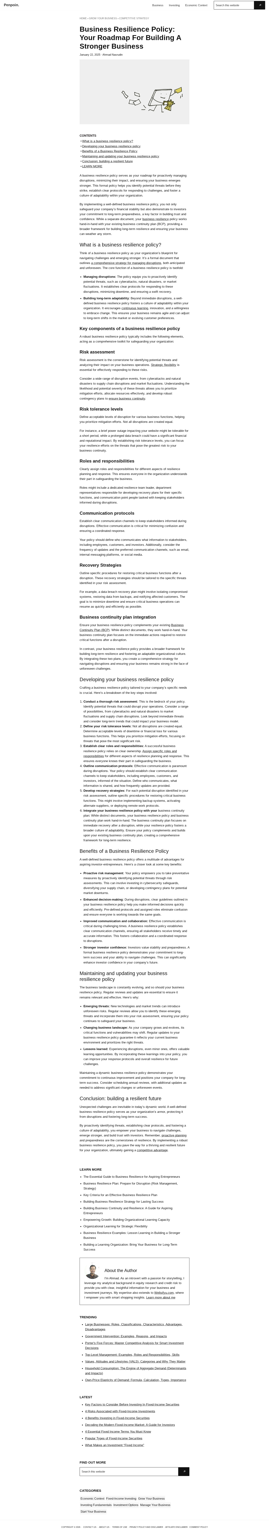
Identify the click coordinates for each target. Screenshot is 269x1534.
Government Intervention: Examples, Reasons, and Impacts (126, 1336)
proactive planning (174, 1135)
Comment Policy (198, 1527)
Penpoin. (11, 5)
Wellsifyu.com (164, 1292)
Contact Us (89, 1527)
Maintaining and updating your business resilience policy (120, 156)
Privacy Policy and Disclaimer (146, 1527)
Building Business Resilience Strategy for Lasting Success (123, 1201)
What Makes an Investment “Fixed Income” (114, 1445)
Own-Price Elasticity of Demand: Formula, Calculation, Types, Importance (135, 1380)
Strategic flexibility (163, 365)
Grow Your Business (151, 1498)
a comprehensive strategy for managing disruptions (126, 263)
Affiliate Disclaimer (176, 1527)
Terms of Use (119, 1527)
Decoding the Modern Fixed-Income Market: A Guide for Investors (130, 1425)
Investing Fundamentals (96, 1505)
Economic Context (92, 1498)
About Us (104, 1527)
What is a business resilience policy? (107, 141)
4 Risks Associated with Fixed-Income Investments (120, 1411)
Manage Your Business (155, 1505)
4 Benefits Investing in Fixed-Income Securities (117, 1418)
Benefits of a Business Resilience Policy (109, 151)
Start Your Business (93, 1511)
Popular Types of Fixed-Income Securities (113, 1438)
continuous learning (135, 308)
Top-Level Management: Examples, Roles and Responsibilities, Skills (132, 1355)
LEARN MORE (92, 166)
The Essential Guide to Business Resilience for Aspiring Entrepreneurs (131, 1176)
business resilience (155, 219)
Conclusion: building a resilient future (107, 161)
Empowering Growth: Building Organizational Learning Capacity (126, 1219)
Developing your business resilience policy (111, 146)
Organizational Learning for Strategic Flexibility (115, 1226)
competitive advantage (152, 1150)
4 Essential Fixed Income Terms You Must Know (118, 1431)
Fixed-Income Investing (121, 1498)
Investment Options (125, 1505)
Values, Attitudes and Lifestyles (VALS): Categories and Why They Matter (135, 1361)
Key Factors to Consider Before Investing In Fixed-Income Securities (132, 1404)
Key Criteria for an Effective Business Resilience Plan (120, 1195)
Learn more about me (160, 1297)
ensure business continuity (127, 398)
